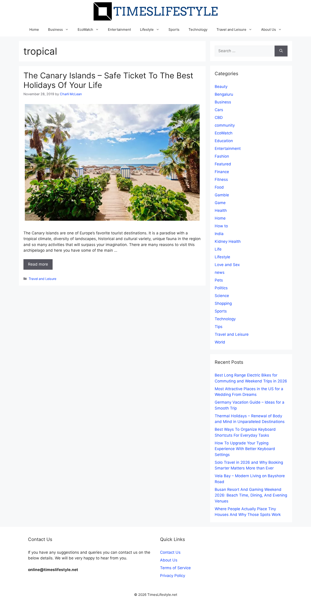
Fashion (222, 156)
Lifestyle (147, 29)
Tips (218, 326)
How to (221, 226)
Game (220, 202)
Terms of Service (175, 568)
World (220, 342)
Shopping (223, 303)
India (219, 233)
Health (221, 210)
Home (34, 29)
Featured (223, 164)
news (219, 272)
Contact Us (170, 552)
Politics (221, 288)
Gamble (222, 195)
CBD (219, 117)
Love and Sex (227, 264)
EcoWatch (85, 29)
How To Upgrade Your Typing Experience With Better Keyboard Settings (245, 449)
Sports (173, 29)
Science (222, 295)
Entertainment (119, 29)
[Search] (281, 51)
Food (219, 187)
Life (218, 249)
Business (55, 29)
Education (224, 140)
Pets (219, 280)
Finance (222, 171)
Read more (38, 264)
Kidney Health (228, 241)
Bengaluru (224, 94)
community (225, 125)
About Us (268, 29)
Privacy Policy (172, 575)
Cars (219, 110)
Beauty (221, 86)
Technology (198, 29)
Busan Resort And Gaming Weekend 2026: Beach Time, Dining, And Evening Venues (251, 495)
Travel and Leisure (231, 29)
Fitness (221, 179)
